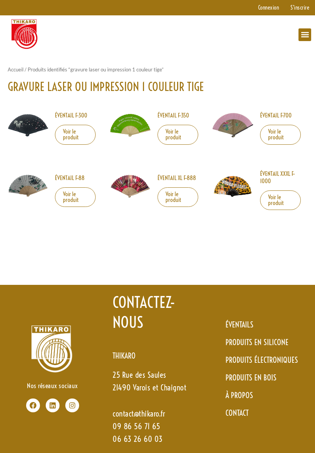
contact (237, 413)
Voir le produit (71, 134)
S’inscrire (299, 7)
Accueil (15, 69)
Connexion (268, 7)
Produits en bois (251, 377)
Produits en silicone (256, 342)
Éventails (239, 324)
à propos (239, 395)
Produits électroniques (261, 360)
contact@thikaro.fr (139, 413)
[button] (304, 34)
